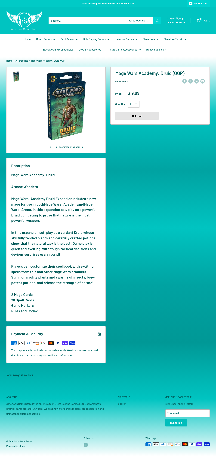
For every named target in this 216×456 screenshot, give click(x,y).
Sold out (137, 115)
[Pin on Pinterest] (190, 81)
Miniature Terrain (173, 39)
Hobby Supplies (155, 49)
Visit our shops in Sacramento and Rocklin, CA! (108, 3)
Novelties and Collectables (58, 49)
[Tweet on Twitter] (196, 81)
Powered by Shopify (16, 445)
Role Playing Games (94, 39)
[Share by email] (202, 81)
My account (175, 22)
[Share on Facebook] (184, 81)
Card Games (67, 39)
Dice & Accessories (90, 49)
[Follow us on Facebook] (86, 444)
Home (27, 39)
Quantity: (120, 103)
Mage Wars (121, 81)
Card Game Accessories (123, 49)
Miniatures (149, 39)
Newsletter (200, 3)
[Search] (157, 20)
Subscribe (176, 422)
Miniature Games (124, 39)
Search (122, 403)
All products (21, 60)
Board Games (44, 39)
